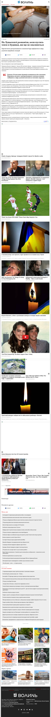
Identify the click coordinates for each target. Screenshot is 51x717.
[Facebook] (19, 710)
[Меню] (2, 2)
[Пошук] (49, 2)
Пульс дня (13, 4)
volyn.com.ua (38, 689)
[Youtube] (30, 710)
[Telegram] (27, 710)
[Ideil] (25, 712)
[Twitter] (21, 710)
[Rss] (32, 710)
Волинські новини (5, 4)
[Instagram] (24, 710)
